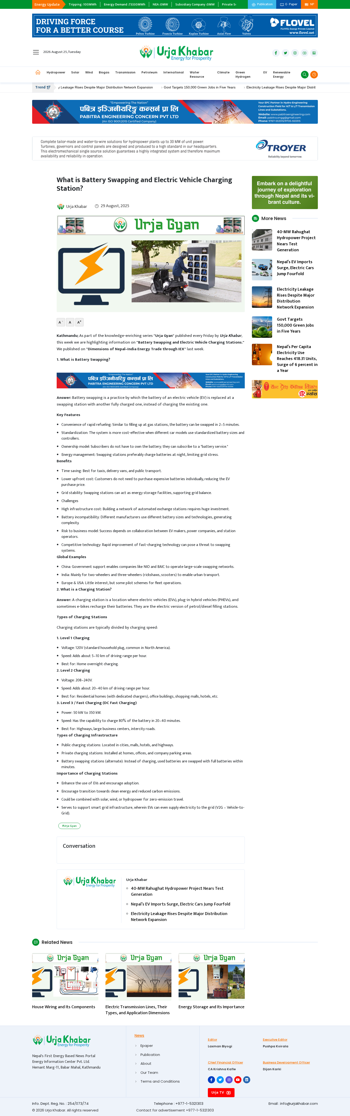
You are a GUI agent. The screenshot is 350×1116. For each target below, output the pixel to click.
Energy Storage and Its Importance (212, 1007)
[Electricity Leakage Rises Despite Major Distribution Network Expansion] (262, 297)
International (173, 72)
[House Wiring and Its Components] (65, 976)
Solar (75, 72)
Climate (223, 72)
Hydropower (56, 72)
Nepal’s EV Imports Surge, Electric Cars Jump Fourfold (180, 904)
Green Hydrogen (242, 74)
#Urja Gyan (69, 825)
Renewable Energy (281, 74)
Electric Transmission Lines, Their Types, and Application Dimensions (137, 1010)
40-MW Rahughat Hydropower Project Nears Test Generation (177, 892)
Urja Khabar (76, 206)
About (145, 1063)
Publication (150, 1054)
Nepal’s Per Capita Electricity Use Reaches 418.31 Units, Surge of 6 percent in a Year (297, 359)
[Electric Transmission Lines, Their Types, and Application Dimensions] (138, 976)
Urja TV (218, 1092)
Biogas (104, 72)
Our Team (149, 1072)
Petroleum (149, 72)
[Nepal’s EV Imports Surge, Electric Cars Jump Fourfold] (262, 269)
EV (265, 72)
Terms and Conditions (160, 1081)
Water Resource (197, 74)
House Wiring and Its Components (63, 1007)
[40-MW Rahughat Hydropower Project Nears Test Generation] (262, 239)
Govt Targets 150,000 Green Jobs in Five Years (174, 87)
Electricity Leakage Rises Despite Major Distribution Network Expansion (73, 87)
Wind (89, 72)
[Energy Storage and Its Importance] (212, 976)
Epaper (146, 1045)
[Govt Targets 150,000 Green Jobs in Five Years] (262, 327)
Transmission (125, 72)
